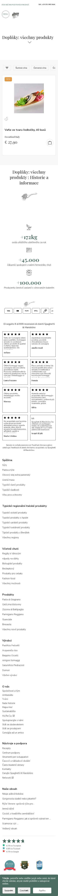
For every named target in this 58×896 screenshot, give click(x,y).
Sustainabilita (8, 711)
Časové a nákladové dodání (16, 760)
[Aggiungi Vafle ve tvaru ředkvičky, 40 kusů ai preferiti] (50, 79)
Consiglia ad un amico (13, 732)
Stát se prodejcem (11, 728)
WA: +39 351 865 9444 (47, 4)
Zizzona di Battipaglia (12, 609)
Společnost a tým (11, 690)
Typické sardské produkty (15, 522)
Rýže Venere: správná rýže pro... (18, 803)
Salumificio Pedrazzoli (13, 665)
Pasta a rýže (8, 469)
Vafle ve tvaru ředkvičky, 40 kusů (25, 130)
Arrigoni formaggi (11, 660)
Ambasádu (7, 695)
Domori (6, 670)
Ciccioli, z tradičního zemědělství (18, 813)
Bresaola (6, 624)
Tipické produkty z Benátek (15, 532)
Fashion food (8, 578)
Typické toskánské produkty (16, 527)
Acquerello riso (10, 650)
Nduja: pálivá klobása (12, 793)
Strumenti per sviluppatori (15, 756)
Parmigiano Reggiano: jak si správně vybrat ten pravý (26, 818)
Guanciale (7, 619)
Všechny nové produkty (14, 629)
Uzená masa (8, 479)
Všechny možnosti (11, 583)
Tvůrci (5, 699)
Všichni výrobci (9, 675)
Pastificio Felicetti (10, 645)
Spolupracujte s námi (12, 720)
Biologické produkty (12, 563)
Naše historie (8, 703)
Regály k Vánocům (11, 553)
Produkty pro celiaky (12, 573)
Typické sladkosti (10, 489)
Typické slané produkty (13, 484)
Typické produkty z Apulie (15, 517)
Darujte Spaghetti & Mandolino (17, 773)
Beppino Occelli (10, 655)
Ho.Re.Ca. (7, 715)
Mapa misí (7, 707)
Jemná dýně (8, 808)
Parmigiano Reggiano (13, 614)
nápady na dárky (10, 558)
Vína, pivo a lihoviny (12, 494)
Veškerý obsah (9, 828)
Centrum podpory (11, 752)
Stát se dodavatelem (12, 724)
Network (6, 777)
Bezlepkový (8, 568)
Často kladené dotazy (13, 764)
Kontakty (6, 769)
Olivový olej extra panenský (16, 474)
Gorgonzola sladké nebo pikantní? (19, 798)
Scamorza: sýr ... (10, 823)
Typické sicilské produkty (14, 512)
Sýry (4, 465)
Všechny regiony (10, 537)
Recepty (6, 748)
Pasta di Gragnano (11, 599)
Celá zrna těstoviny (11, 604)
